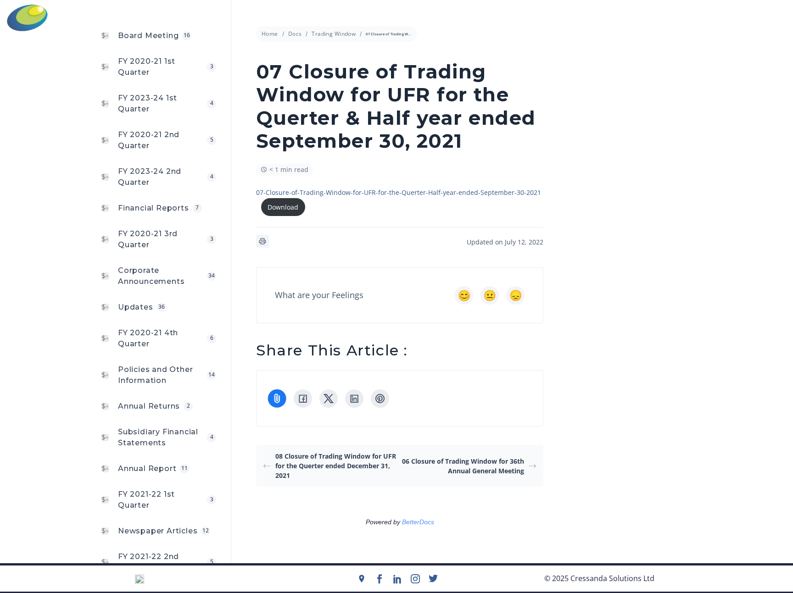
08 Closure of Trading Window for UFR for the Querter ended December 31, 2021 (335, 466)
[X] (328, 398)
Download (283, 207)
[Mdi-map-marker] (361, 578)
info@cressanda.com (401, 17)
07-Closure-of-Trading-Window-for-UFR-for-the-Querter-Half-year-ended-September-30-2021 (398, 192)
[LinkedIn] (354, 398)
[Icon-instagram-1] (415, 578)
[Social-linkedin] (397, 578)
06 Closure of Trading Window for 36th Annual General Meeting (463, 466)
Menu (779, 18)
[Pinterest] (380, 398)
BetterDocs (418, 522)
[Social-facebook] (379, 578)
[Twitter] (433, 578)
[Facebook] (303, 398)
